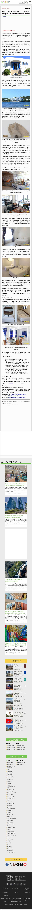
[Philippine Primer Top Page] (5, 4)
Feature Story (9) (11, 827)
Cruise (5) (9, 816)
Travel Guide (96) (11, 833)
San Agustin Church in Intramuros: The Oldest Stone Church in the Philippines (18, 668)
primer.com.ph (14, 904)
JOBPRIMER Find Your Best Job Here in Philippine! (16, 900)
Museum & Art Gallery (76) (10, 790)
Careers (16, 892)
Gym (15, 621)
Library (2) (9, 829)
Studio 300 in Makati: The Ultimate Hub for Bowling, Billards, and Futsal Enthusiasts (18, 688)
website (11, 383)
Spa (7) (8, 841)
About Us (5, 888)
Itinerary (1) (10, 764)
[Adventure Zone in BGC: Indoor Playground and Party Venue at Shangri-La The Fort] (16, 641)
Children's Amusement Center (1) (10, 773)
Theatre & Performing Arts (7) (11, 786)
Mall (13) (9, 783)
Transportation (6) (11, 835)
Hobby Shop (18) (11, 852)
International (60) (21, 762)
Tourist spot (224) (11, 818)
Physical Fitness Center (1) (11, 767)
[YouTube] (24, 884)
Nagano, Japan (10, 745)
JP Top (21, 2)
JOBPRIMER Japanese (26, 899)
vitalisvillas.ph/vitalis (12, 395)
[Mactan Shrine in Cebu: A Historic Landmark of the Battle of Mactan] (9, 716)
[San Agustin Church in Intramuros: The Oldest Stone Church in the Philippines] (9, 669)
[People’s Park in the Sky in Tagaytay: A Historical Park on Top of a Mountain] (9, 696)
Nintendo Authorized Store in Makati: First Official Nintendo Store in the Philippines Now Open (18, 723)
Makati (10, 493)
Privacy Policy (16, 888)
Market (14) (10, 794)
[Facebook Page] (7, 864)
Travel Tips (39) (11, 796)
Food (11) (9, 846)
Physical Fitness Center (10, 621)
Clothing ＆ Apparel (19, 493)
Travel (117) (10, 839)
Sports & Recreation (20, 621)
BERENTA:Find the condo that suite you (5, 900)
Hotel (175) (10, 781)
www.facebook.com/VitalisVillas (16, 397)
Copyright (5, 892)
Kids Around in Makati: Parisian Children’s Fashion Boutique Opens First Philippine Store (15, 485)
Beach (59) (9, 805)
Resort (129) (10, 814)
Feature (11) (10, 810)
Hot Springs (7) (10, 831)
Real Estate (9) (10, 822)
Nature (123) (10, 812)
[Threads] (21, 866)
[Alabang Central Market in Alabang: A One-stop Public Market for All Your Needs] (9, 683)
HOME (4, 16)
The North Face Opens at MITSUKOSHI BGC (13, 580)
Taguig (23, 588)
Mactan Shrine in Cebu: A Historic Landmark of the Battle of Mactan (18, 714)
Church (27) (10, 820)
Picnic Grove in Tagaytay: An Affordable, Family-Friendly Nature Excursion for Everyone (18, 702)
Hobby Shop (15, 589)
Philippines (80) (20, 764)
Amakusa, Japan (11, 749)
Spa (25, 621)
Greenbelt (14, 493)
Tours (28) (9, 843)
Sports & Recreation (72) (11, 807)
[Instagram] (14, 864)
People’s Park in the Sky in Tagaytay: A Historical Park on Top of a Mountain (19, 694)
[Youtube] (25, 864)
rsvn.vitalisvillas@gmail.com (18, 394)
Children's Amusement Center (11, 653)
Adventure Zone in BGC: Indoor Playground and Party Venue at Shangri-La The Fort (15, 645)
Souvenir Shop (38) (11, 792)
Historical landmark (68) (10, 802)
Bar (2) (8, 844)
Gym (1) (9, 769)
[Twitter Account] (10, 865)
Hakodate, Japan (11, 747)
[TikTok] (18, 866)
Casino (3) (9, 837)
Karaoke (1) (10, 762)
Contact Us (27, 892)
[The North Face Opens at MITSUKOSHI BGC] (16, 577)
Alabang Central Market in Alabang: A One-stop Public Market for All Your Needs (18, 682)
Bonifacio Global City (12, 588)
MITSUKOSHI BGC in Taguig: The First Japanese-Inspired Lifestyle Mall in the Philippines (18, 675)
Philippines (19, 588)
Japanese (5, 895)
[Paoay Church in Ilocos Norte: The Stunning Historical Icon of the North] (9, 730)
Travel (9, 16)
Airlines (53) (10, 776)
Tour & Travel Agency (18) (10, 778)
